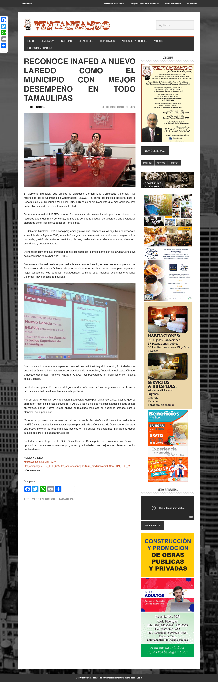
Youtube (161, 163)
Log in (139, 677)
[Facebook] (4, 20)
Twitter (174, 163)
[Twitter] (4, 26)
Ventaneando (67, 24)
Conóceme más (155, 150)
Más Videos (152, 525)
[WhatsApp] (4, 32)
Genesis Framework (114, 677)
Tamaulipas (67, 499)
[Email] (4, 39)
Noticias (51, 499)
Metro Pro (97, 677)
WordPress (130, 677)
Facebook (147, 163)
